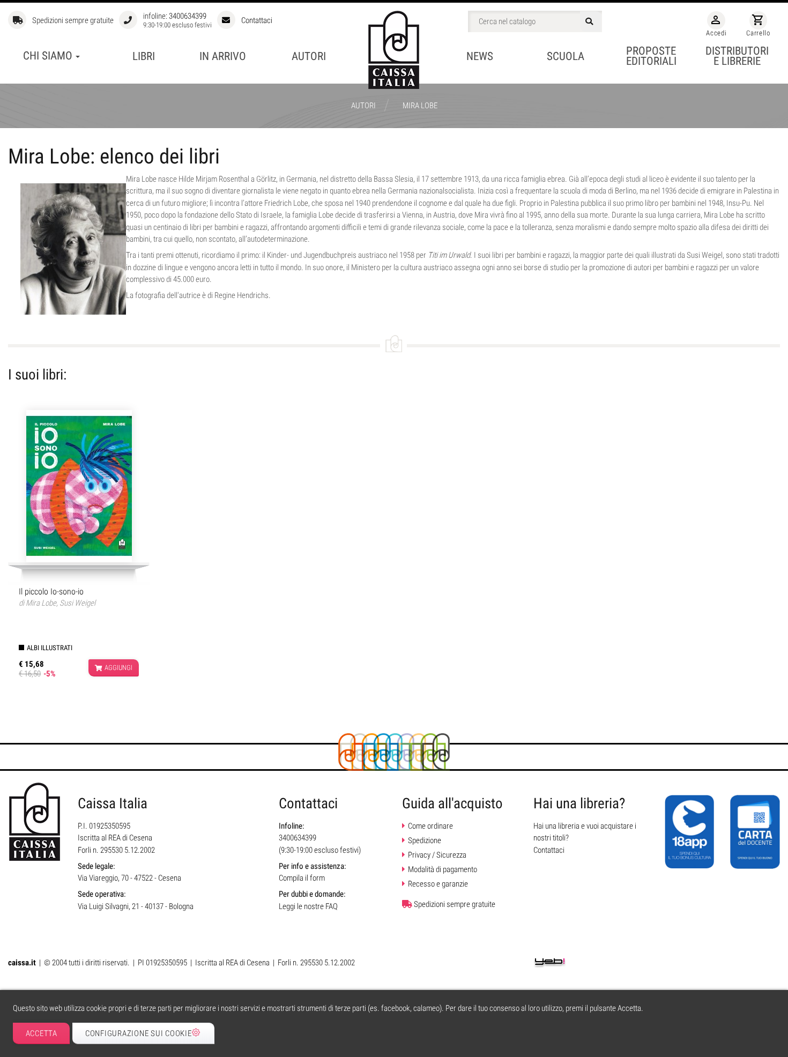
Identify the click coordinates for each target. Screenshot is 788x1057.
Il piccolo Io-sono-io (51, 591)
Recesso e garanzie (438, 884)
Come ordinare (430, 826)
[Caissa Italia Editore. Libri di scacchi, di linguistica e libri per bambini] (394, 50)
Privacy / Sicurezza (437, 855)
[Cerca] (590, 21)
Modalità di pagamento (442, 869)
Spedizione (424, 840)
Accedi (716, 25)
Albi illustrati (49, 647)
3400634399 (187, 16)
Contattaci (256, 20)
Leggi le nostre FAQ (308, 906)
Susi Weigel (77, 603)
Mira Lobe (41, 603)
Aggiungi (118, 668)
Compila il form (302, 878)
